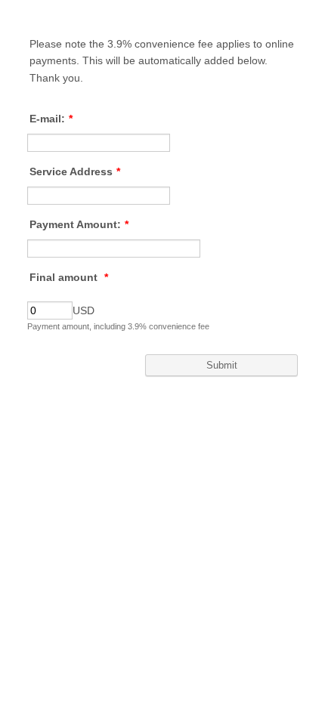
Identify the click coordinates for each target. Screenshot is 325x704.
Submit (221, 365)
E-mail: (51, 119)
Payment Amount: (78, 224)
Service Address (74, 171)
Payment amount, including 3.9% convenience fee (118, 326)
